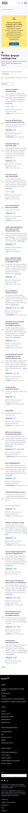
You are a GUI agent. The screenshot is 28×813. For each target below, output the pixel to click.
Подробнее (14, 44)
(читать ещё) (9, 103)
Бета (2, 734)
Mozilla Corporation (7, 787)
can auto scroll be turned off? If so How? (12, 388)
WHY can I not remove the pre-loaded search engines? (13, 433)
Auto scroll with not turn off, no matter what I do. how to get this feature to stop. (13, 356)
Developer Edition (6, 731)
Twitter (1, 780)
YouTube (4, 780)
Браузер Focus (5, 722)
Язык (2, 772)
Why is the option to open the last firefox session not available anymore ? (13, 613)
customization (5, 74)
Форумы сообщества (8, 9)
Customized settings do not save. (15, 492)
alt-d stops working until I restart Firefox (11, 175)
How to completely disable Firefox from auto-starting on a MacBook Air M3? (13, 260)
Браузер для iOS (6, 719)
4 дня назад (17, 251)
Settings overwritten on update (14, 522)
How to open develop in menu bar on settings (12, 206)
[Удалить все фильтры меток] (12, 74)
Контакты (4, 810)
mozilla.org (4, 799)
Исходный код (5, 693)
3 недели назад (19, 604)
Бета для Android (6, 737)
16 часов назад (19, 113)
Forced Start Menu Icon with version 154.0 (12, 144)
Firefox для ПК (5, 714)
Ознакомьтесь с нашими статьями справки (13, 701)
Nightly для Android (7, 743)
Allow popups (9, 410)
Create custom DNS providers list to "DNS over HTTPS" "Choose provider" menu (14, 229)
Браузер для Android (7, 716)
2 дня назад (21, 137)
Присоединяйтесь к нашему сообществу (13, 699)
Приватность (5, 805)
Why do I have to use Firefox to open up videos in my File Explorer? (15, 581)
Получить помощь (6, 763)
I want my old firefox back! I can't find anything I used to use (14, 121)
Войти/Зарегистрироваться (9, 752)
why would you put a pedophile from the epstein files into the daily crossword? (14, 323)
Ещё (25, 77)
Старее (3, 667)
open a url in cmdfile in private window (11, 90)
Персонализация (17, 109)
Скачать (3, 711)
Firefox (9, 109)
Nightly (3, 740)
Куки (2, 808)
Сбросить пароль (6, 758)
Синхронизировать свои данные (10, 760)
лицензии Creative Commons (9, 795)
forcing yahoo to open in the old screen (11, 641)
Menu (22, 3)
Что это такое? (5, 755)
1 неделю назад (22, 315)
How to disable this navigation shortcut (11, 291)
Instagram (7, 780)
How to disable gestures (12, 463)
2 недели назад (19, 425)
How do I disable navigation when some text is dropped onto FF (15, 552)
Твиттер (3, 696)
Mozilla (5, 678)
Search (19, 3)
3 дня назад (17, 168)
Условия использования (8, 802)
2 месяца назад (19, 634)
